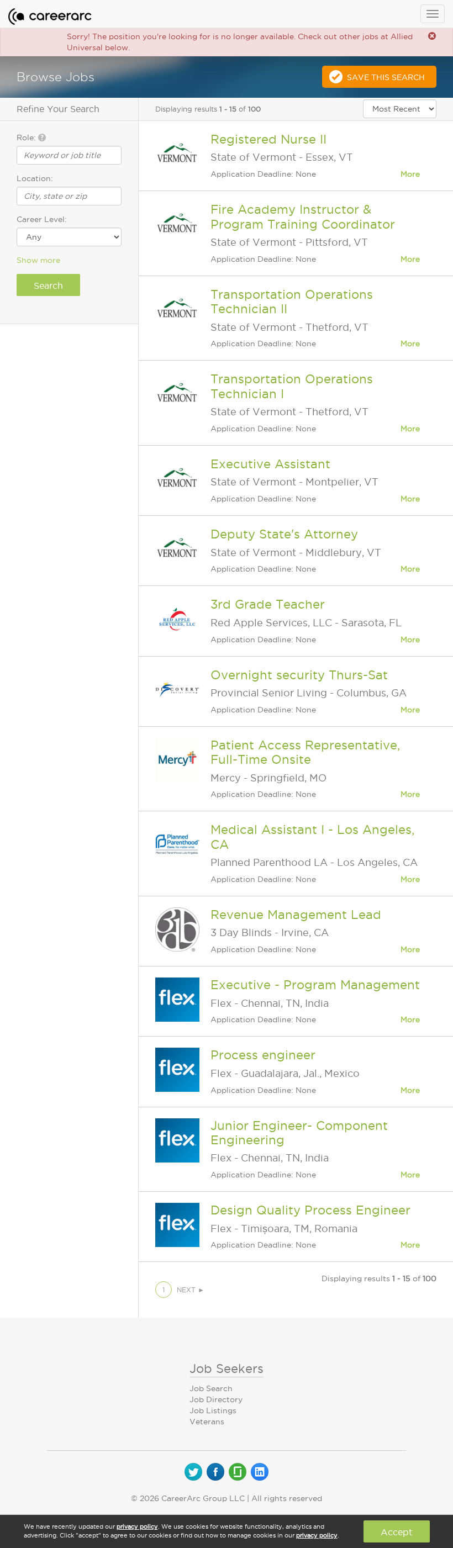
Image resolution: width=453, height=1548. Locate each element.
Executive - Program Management (315, 984)
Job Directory (216, 1399)
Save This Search (386, 77)
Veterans (206, 1421)
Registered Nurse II (268, 139)
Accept (396, 1532)
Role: (27, 137)
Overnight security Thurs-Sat (299, 674)
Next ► (190, 1289)
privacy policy (137, 1526)
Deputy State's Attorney (284, 534)
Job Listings (212, 1410)
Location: (35, 178)
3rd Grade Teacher (267, 604)
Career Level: (42, 219)
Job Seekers (226, 1368)
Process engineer (262, 1054)
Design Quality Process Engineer (310, 1210)
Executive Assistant (270, 464)
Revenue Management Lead (295, 914)
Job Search (211, 1388)
